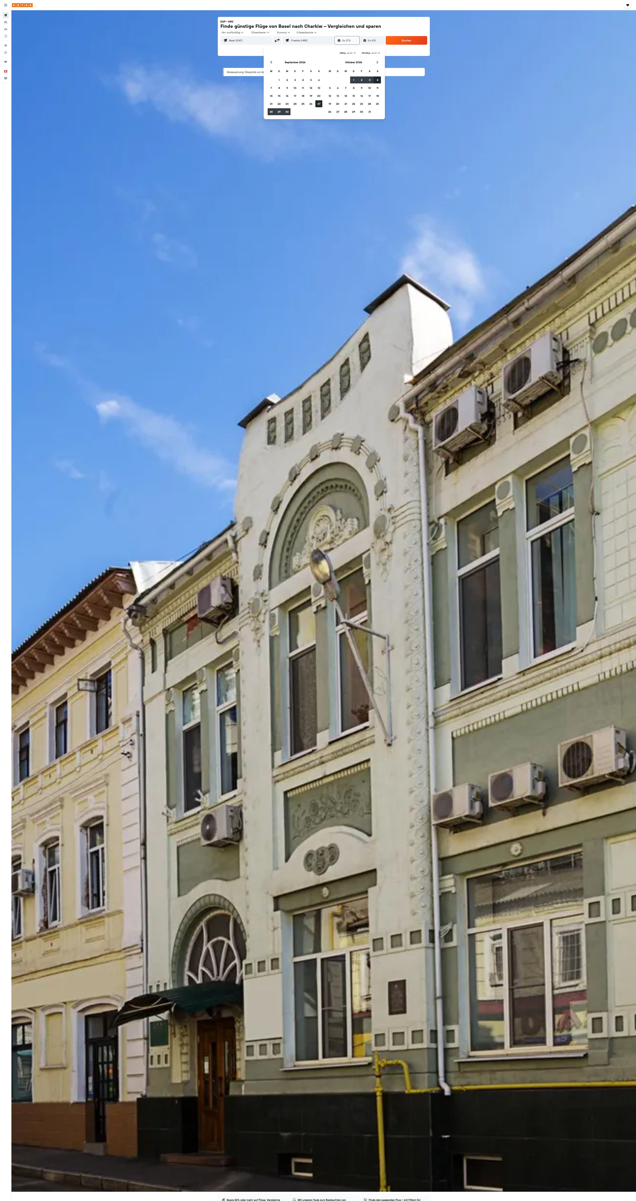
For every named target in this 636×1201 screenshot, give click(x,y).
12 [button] (311, 88)
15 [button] (279, 95)
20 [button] (318, 95)
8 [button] (279, 88)
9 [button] (287, 88)
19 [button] (311, 95)
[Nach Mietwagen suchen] (5, 29)
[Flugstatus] (5, 52)
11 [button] (303, 88)
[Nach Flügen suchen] (5, 15)
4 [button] (303, 80)
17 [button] (295, 95)
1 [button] (279, 80)
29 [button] (279, 111)
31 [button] (369, 111)
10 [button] (295, 88)
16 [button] (287, 95)
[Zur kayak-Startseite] (22, 5)
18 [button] (303, 95)
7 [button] (271, 88)
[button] (5, 5)
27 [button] (319, 103)
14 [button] (271, 95)
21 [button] (271, 103)
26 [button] (310, 103)
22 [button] (279, 103)
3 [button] (295, 80)
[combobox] (232, 32)
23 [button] (287, 103)
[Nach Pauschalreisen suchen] (5, 36)
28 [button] (271, 111)
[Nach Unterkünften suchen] (5, 22)
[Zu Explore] (5, 45)
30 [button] (287, 111)
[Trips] (5, 62)
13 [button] (319, 88)
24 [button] (294, 103)
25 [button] (302, 103)
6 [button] (319, 80)
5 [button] (311, 80)
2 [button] (287, 80)
